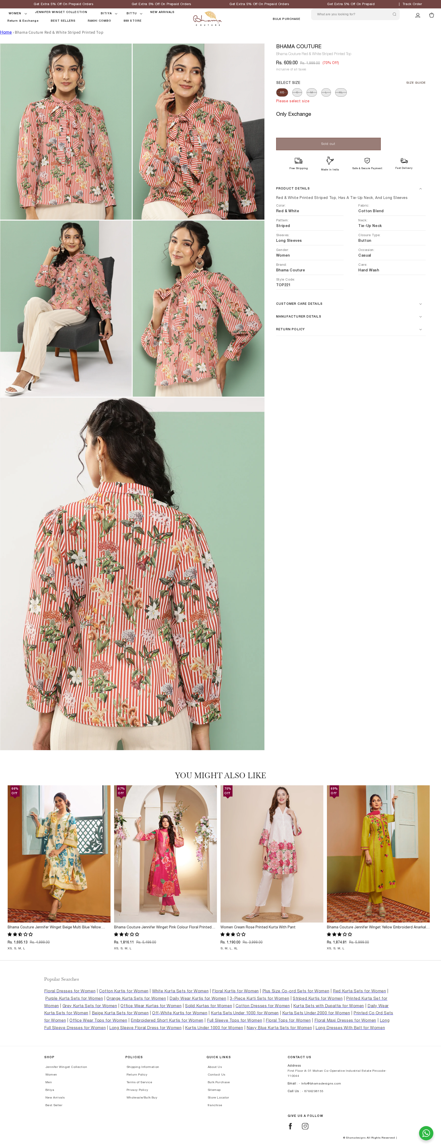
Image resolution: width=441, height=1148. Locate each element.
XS (282, 92)
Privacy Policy (137, 1089)
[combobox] (355, 14)
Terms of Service (139, 1082)
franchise (215, 1105)
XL (341, 92)
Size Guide (416, 82)
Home (6, 32)
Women (51, 1074)
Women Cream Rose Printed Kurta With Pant (258, 927)
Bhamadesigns (355, 1138)
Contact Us (216, 1074)
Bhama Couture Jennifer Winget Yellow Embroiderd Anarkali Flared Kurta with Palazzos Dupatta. (377, 928)
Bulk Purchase (286, 19)
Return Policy (137, 1074)
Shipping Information (143, 1066)
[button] (15, 13)
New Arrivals (55, 1097)
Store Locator (218, 1097)
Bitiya (49, 1089)
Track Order (412, 4)
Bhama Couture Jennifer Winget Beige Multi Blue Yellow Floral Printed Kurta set (54, 928)
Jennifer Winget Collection (66, 1066)
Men (48, 1082)
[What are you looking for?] (394, 14)
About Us (215, 1066)
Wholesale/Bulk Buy (142, 1097)
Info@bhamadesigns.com (321, 1083)
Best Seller (54, 1105)
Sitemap (214, 1089)
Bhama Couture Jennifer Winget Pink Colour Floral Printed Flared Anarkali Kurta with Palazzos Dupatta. (163, 928)
